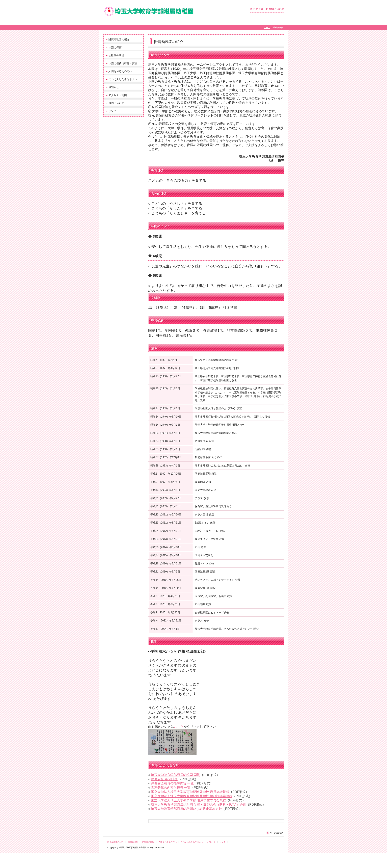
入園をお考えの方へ (120, 71)
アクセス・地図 (117, 95)
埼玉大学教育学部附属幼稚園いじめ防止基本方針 (186, 808)
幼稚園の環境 (116, 55)
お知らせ (113, 87)
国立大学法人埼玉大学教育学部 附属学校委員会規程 (188, 800)
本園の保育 (115, 47)
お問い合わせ (116, 103)
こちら (179, 726)
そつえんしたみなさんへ (122, 79)
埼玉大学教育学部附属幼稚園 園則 (175, 775)
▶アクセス (256, 8)
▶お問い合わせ (275, 8)
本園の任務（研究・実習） (124, 63)
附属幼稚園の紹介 (118, 39)
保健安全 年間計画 (164, 779)
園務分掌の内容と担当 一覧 (170, 787)
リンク (112, 111)
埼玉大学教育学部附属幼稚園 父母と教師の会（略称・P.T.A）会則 (198, 804)
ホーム (267, 27)
